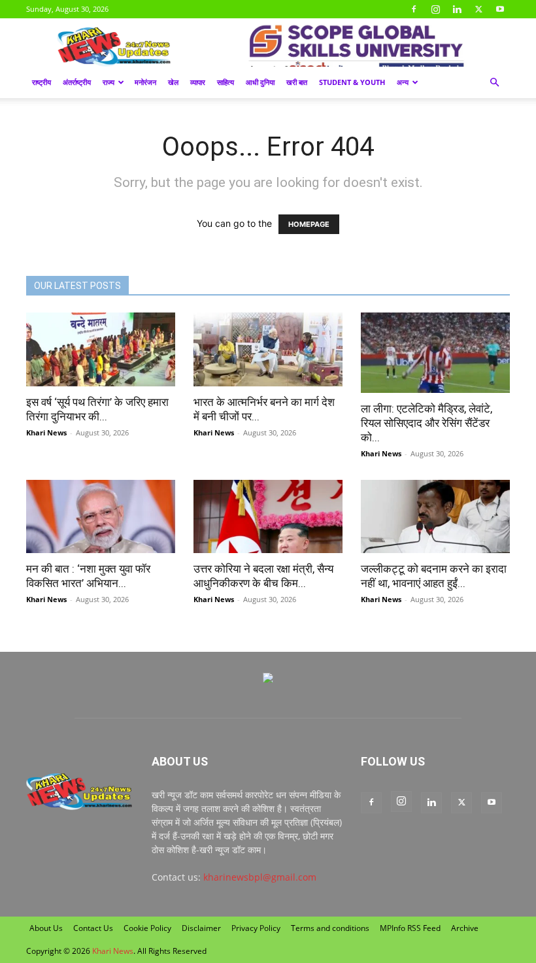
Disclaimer (201, 928)
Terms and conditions (330, 928)
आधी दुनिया (260, 82)
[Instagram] (435, 9)
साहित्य (225, 82)
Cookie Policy (147, 928)
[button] (494, 82)
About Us (46, 928)
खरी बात (296, 82)
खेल (173, 82)
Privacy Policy (255, 928)
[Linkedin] (457, 9)
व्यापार (197, 82)
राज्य (108, 82)
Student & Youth (352, 82)
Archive (464, 928)
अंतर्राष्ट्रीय (77, 82)
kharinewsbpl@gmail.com (259, 877)
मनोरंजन (145, 82)
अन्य (403, 82)
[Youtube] (500, 9)
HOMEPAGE (308, 224)
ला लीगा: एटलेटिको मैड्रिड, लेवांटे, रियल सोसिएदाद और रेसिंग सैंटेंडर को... (426, 423)
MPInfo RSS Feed (410, 928)
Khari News (46, 432)
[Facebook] (414, 9)
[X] (478, 9)
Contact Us (93, 928)
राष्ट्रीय (41, 82)
